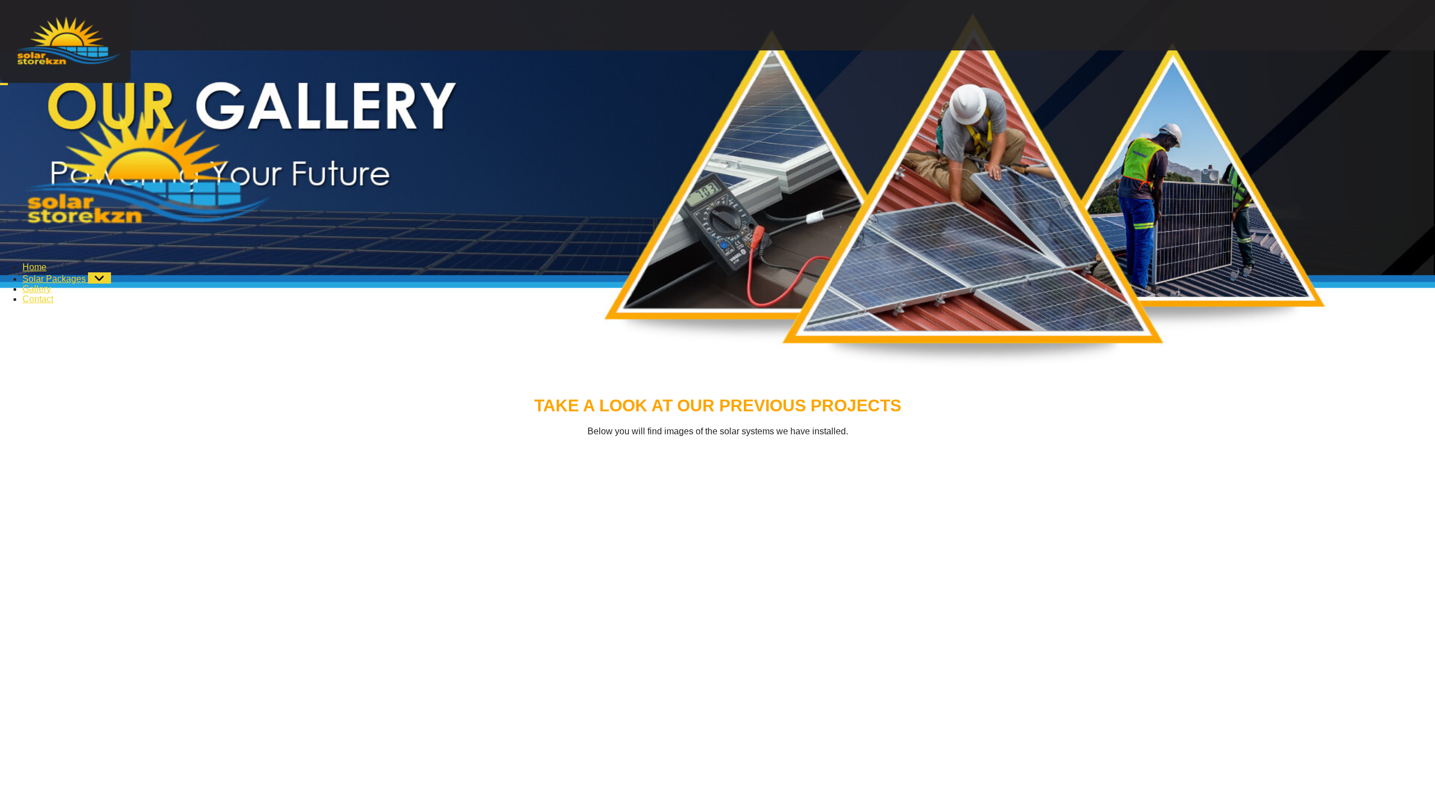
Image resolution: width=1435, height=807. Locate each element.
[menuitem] (34, 267)
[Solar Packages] (99, 278)
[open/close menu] (4, 84)
